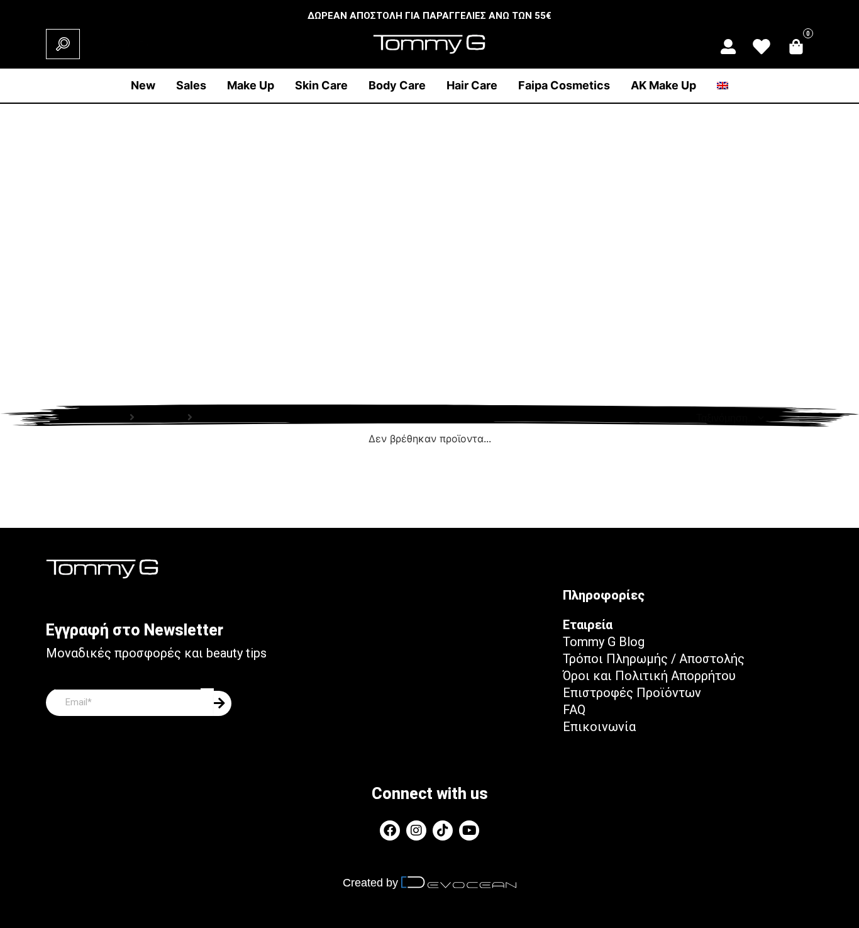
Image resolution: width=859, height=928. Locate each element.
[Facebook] (390, 830)
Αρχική (108, 417)
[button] (250, 86)
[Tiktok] (443, 830)
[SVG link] (728, 46)
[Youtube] (469, 830)
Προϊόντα (161, 417)
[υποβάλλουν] (222, 703)
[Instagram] (416, 830)
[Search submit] (63, 44)
